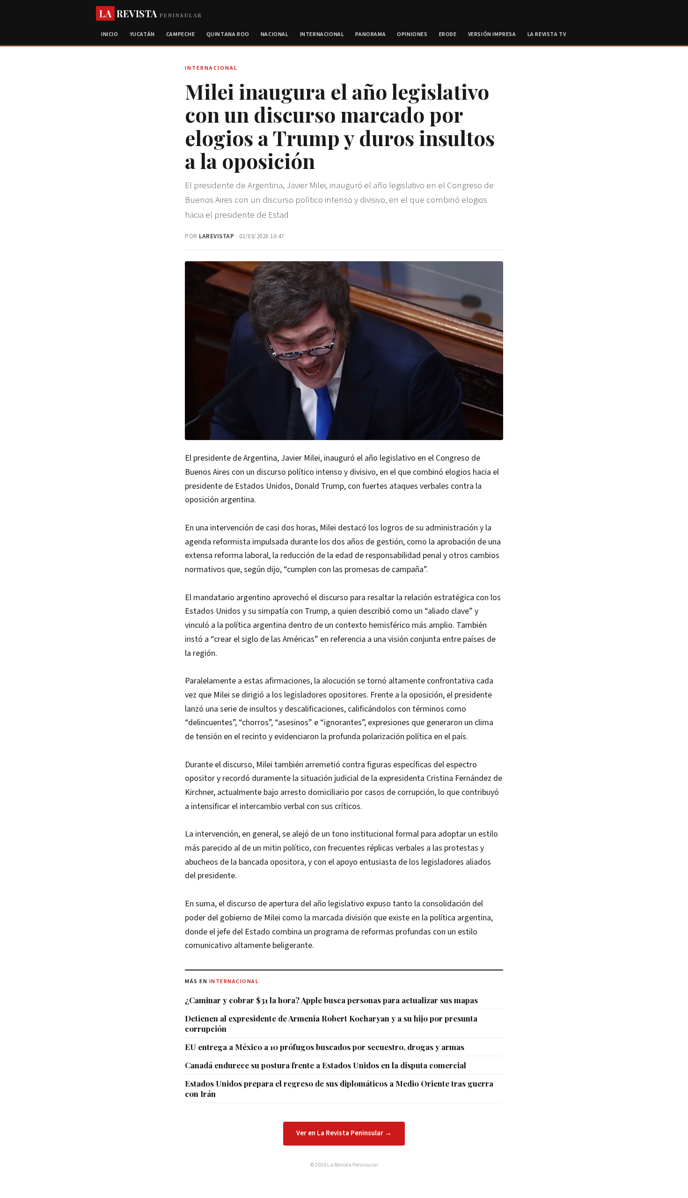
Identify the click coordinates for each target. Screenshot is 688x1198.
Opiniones (412, 34)
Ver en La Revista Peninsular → (344, 1133)
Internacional (322, 34)
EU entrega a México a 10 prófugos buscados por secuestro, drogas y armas (324, 1047)
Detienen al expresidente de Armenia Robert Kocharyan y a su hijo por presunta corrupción (331, 1023)
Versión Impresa (492, 34)
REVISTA (150, 13)
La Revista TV (546, 34)
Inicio (109, 34)
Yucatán (142, 34)
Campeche (180, 34)
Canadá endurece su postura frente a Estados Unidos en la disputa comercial (325, 1065)
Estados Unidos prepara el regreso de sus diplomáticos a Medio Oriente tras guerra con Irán (339, 1088)
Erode (448, 34)
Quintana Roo (227, 34)
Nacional (275, 34)
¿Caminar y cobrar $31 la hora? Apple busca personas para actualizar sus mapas (331, 1000)
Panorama (370, 34)
